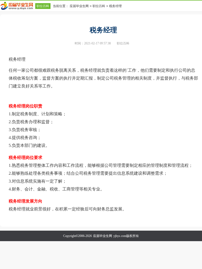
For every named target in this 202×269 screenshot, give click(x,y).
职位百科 (43, 6)
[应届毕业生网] (17, 5)
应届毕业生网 (79, 6)
